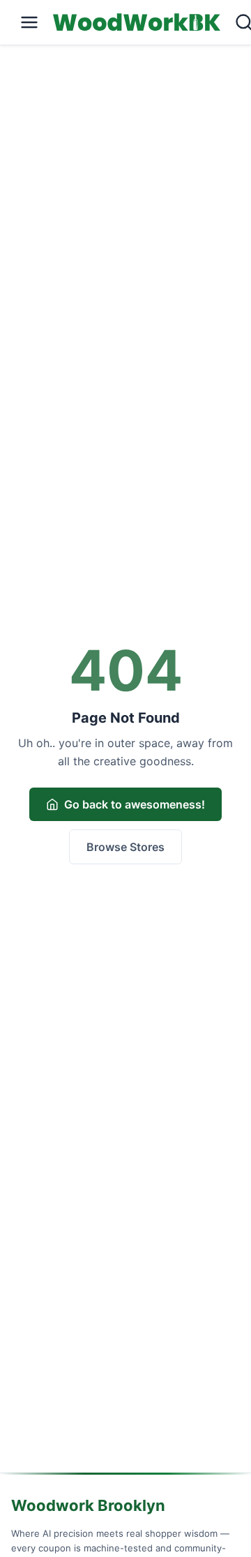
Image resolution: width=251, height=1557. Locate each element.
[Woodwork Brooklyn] (136, 22)
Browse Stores (125, 847)
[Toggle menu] (29, 22)
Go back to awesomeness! (134, 804)
